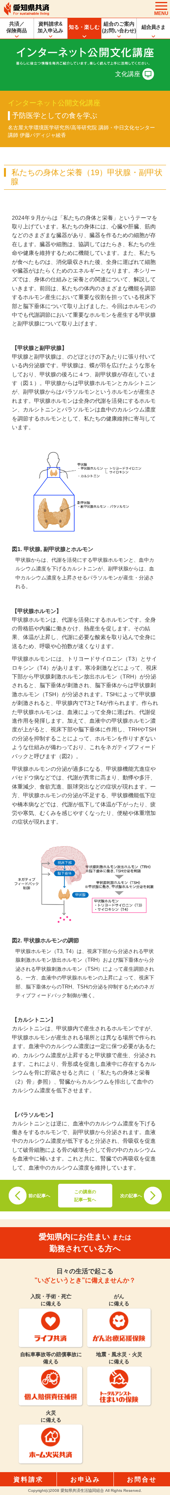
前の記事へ (39, 1195)
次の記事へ (131, 1195)
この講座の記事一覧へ (85, 1195)
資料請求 (28, 1479)
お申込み (85, 1479)
